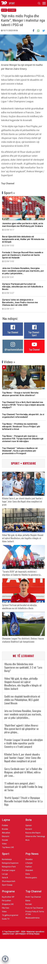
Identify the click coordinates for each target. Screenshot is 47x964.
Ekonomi (5, 836)
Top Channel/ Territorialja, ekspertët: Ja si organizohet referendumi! (23, 415)
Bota (28, 819)
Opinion (28, 825)
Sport (4, 10)
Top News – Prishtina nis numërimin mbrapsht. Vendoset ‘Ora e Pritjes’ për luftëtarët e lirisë (21, 426)
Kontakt (28, 904)
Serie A (5, 878)
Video (4, 844)
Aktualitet (6, 833)
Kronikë (5, 829)
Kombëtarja (7, 859)
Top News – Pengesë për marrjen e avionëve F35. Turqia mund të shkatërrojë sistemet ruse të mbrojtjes (22, 439)
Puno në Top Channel (34, 908)
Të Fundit (12, 10)
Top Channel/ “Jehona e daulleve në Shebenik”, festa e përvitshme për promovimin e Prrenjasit (20, 451)
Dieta (27, 874)
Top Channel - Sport (34, 334)
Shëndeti (29, 870)
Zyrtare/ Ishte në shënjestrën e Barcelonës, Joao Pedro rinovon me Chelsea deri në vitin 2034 (20, 304)
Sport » (9, 193)
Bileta (27, 901)
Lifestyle (29, 863)
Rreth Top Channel (33, 897)
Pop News (32, 853)
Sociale (5, 840)
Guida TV (5, 919)
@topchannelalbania (14, 349)
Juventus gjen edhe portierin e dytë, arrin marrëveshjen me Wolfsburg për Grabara (22, 226)
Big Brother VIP (8, 897)
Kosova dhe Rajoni (32, 833)
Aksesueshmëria (32, 918)
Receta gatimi (31, 878)
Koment (28, 829)
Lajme (6, 819)
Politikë (5, 825)
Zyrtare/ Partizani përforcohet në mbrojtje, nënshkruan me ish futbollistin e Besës (22, 288)
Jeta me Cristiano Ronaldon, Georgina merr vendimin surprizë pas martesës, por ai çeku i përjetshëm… (23, 272)
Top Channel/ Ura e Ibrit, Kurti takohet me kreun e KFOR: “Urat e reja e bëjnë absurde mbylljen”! (23, 405)
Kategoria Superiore (10, 863)
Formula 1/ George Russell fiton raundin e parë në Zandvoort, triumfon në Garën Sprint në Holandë (22, 256)
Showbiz (29, 859)
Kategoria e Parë (9, 867)
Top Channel (12, 332)
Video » (9, 362)
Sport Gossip (7, 885)
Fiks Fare (5, 908)
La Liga (5, 874)
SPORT (12, 3)
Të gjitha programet (10, 915)
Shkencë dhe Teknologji (35, 836)
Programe (8, 891)
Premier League (8, 870)
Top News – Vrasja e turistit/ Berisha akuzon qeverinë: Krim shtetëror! (20, 394)
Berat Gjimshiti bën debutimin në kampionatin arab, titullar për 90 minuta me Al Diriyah (23, 241)
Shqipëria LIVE (8, 904)
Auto (27, 840)
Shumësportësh (8, 881)
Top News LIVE (8, 847)
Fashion (28, 867)
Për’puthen (6, 901)
